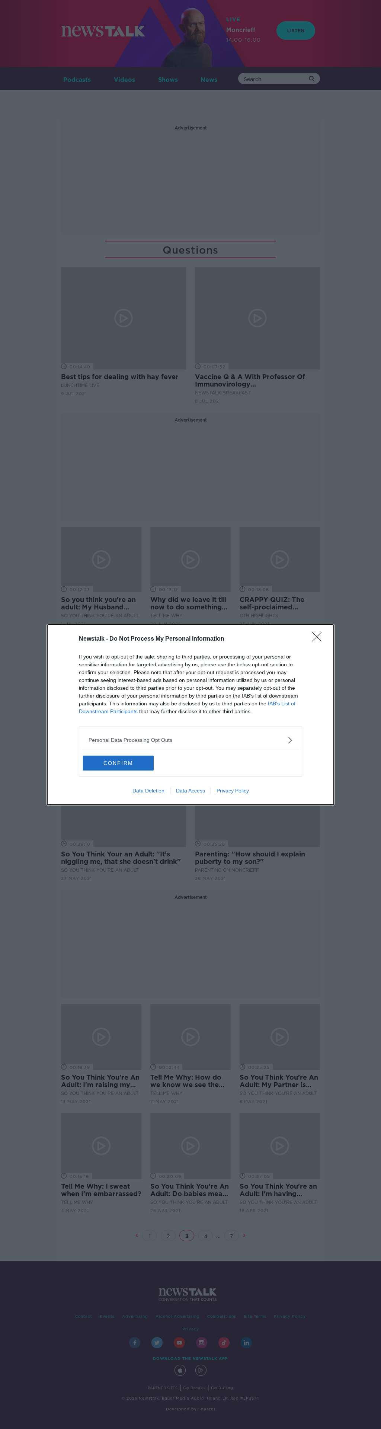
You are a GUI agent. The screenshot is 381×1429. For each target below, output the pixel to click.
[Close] (319, 639)
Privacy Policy (233, 791)
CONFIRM (118, 763)
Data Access (190, 791)
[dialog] (190, 715)
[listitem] (190, 740)
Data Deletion (148, 791)
